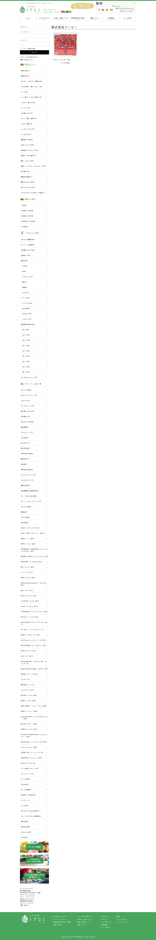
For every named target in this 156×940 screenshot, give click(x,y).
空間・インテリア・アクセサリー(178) (33, 166)
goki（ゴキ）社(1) (27, 590)
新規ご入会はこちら (26, 60)
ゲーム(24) (24, 92)
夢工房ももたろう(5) (27, 411)
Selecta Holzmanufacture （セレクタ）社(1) (34, 584)
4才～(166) (25, 351)
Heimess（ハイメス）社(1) (29, 617)
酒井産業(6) (25, 427)
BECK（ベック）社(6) (28, 544)
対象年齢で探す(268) (28, 324)
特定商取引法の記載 (77, 19)
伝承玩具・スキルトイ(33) (29, 150)
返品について (81, 925)
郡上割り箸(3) (25, 448)
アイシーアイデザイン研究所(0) (31, 816)
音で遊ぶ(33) (25, 171)
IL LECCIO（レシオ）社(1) (30, 601)
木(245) (24, 266)
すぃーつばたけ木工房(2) (29, 496)
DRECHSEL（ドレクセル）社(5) (31, 562)
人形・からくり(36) (27, 145)
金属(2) (24, 287)
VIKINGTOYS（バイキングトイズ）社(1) (34, 612)
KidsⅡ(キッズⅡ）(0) (28, 763)
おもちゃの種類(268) (28, 239)
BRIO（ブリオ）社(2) (28, 578)
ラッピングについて (26, 888)
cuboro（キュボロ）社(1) (29, 606)
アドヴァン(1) (25, 679)
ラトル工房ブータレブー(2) (29, 768)
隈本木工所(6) (25, 485)
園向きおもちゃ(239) (28, 182)
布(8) (23, 271)
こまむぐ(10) (25, 400)
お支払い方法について (84, 919)
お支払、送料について (61, 19)
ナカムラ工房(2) (26, 507)
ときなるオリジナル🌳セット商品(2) (32, 193)
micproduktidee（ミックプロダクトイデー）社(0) (34, 717)
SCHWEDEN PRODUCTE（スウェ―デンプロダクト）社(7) (34, 550)
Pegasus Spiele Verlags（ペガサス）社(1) (34, 669)
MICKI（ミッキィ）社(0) (29, 711)
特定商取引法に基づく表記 (62, 922)
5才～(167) (25, 356)
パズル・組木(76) (26, 124)
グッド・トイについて (27, 897)
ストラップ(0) (25, 108)
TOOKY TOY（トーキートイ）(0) (32, 752)
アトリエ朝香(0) (26, 790)
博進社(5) (24, 512)
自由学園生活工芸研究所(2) (30, 491)
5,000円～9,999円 (27, 216)
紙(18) (24, 282)
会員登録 (111, 19)
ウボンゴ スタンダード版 (61, 60)
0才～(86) (25, 330)
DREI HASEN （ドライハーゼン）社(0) (33, 706)
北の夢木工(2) (25, 416)
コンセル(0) (24, 806)
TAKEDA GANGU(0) (28, 795)
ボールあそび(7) (26, 134)
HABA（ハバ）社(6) (27, 538)
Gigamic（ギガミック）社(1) (30, 635)
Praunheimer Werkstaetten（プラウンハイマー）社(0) (34, 735)
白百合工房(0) (25, 827)
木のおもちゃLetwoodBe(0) (30, 811)
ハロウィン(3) (26, 319)
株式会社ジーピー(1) (27, 685)
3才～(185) (25, 346)
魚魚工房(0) (25, 821)
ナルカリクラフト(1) (27, 480)
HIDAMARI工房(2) (27, 454)
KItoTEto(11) (25, 443)
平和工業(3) (25, 523)
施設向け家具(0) (26, 177)
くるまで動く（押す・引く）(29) (31, 87)
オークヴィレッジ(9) (27, 406)
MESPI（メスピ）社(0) (28, 701)
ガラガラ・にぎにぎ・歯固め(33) (31, 81)
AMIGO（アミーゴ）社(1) (29, 674)
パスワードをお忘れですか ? (29, 57)
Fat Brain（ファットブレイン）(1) (32, 629)
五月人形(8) (25, 308)
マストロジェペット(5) (28, 475)
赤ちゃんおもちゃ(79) (28, 187)
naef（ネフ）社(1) (27, 656)
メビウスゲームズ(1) (27, 690)
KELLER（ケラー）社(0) (29, 724)
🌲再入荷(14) (25, 76)
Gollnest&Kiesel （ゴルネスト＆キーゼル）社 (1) (33, 662)
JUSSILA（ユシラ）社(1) (29, 729)
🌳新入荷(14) (25, 71)
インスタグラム (122, 919)
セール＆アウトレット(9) (29, 377)
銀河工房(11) (25, 459)
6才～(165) (25, 361)
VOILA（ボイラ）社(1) (28, 651)
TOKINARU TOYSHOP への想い (31, 893)
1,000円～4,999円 (27, 211)
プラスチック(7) (27, 277)
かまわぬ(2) (25, 784)
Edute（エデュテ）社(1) (29, 596)
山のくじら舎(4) (26, 390)
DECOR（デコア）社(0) (29, 695)
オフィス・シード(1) (27, 774)
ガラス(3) (25, 292)
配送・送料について (83, 922)
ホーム (28, 19)
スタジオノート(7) (27, 432)
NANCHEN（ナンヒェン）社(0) (31, 758)
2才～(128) (25, 340)
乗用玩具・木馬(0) (27, 140)
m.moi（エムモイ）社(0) (29, 747)
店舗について (94, 19)
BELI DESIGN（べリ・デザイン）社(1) (33, 645)
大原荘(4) (24, 464)
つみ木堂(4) (25, 438)
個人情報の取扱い (25, 891)
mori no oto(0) (26, 832)
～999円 (23, 205)
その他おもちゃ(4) (27, 113)
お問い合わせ (24, 905)
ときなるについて (44, 19)
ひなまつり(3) (26, 314)
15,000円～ (25, 227)
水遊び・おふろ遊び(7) (28, 155)
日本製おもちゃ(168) (28, 250)
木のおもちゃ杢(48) (27, 422)
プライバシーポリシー (27, 903)
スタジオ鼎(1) (25, 517)
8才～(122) (25, 372)
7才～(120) (25, 367)
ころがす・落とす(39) (28, 102)
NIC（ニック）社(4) (27, 567)
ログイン (104, 919)
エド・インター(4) (27, 572)
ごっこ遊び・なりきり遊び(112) (31, 97)
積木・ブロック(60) (27, 161)
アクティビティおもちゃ (27, 895)
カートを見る (127, 19)
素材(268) (24, 261)
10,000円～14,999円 (28, 221)
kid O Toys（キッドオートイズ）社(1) (33, 640)
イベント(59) (25, 298)
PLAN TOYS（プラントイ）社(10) (32, 533)
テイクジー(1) (25, 800)
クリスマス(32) (26, 303)
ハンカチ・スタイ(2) (27, 129)
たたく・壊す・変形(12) (29, 118)
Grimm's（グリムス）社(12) (30, 528)
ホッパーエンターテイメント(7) (31, 501)
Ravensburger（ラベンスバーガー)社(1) (34, 742)
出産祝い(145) (25, 255)
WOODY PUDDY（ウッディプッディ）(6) (34, 556)
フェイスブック (122, 922)
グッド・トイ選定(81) (28, 245)
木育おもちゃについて (27, 899)
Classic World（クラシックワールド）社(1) (34, 623)
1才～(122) (25, 335)
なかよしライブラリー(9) (29, 395)
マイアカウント (107, 922)
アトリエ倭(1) (25, 779)
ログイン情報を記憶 (28, 49)
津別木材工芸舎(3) (27, 469)
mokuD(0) (24, 837)
